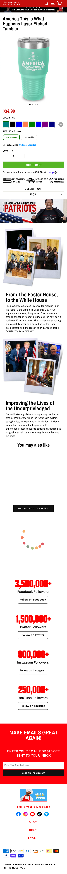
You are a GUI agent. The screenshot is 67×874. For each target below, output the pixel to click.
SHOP (33, 822)
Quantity (8, 150)
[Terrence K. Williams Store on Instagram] (25, 814)
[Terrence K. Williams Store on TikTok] (39, 814)
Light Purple (45, 125)
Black (12, 125)
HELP (32, 830)
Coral (26, 125)
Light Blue (39, 125)
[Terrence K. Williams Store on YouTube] (32, 814)
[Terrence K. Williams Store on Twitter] (46, 814)
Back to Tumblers (36, 508)
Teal (6, 125)
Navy (52, 125)
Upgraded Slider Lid (27, 144)
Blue (19, 125)
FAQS (33, 194)
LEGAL (32, 838)
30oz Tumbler (11, 137)
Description (33, 189)
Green (32, 125)
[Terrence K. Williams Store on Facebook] (18, 814)
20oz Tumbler (29, 137)
